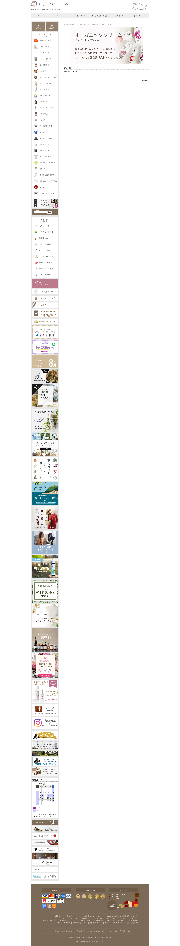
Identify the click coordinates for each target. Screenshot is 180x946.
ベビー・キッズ (122, 920)
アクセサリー (133, 918)
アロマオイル (122, 918)
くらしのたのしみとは (100, 16)
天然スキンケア (71, 916)
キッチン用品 (99, 920)
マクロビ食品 (107, 916)
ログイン (41, 16)
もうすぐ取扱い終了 (116, 923)
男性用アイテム (111, 920)
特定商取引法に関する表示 (95, 937)
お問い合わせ (139, 16)
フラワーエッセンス (92, 24)
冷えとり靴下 (75, 918)
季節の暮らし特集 (125, 931)
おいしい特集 (91, 931)
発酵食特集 (69, 931)
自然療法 (116, 916)
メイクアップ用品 (84, 916)
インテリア (67, 923)
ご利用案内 (108, 937)
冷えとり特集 (59, 931)
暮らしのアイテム (87, 918)
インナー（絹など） (62, 918)
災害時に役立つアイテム (95, 923)
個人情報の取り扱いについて (77, 937)
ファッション (73, 920)
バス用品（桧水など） (87, 920)
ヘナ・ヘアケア (96, 916)
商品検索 (37, 210)
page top (145, 80)
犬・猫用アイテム (62, 920)
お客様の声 (119, 16)
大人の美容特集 (80, 931)
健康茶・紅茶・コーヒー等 (129, 916)
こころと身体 (101, 931)
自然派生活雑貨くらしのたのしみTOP (74, 24)
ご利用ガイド (80, 16)
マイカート (61, 16)
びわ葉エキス (98, 918)
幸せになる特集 (112, 931)
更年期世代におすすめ (79, 923)
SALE (106, 923)
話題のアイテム (59, 916)
